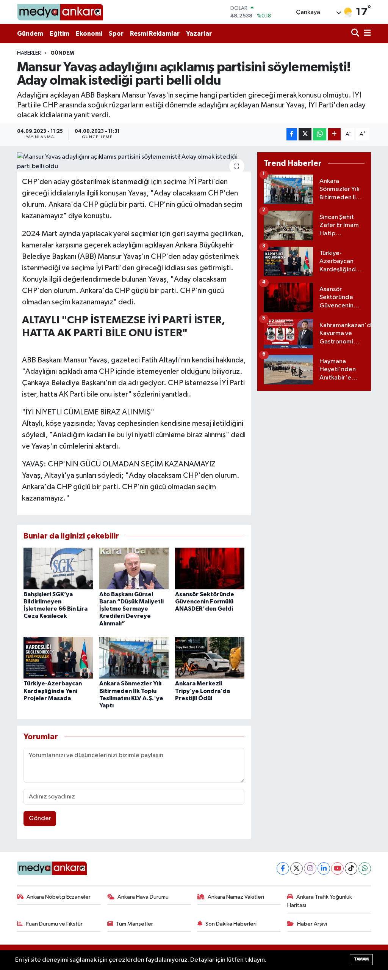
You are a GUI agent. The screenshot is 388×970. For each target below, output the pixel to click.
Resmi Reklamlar (155, 33)
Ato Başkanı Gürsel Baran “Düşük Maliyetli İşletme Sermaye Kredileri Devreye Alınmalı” (131, 609)
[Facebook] (283, 868)
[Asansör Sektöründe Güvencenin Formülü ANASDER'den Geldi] (209, 568)
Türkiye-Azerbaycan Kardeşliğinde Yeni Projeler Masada (52, 690)
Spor (116, 33)
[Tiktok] (351, 868)
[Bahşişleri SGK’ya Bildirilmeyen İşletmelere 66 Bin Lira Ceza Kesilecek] (58, 568)
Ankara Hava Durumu (143, 897)
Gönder (40, 818)
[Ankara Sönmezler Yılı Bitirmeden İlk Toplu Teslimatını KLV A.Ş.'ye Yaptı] (134, 657)
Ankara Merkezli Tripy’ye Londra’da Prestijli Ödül (202, 690)
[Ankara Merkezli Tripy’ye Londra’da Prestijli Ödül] (209, 657)
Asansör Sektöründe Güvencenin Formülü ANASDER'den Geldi (204, 601)
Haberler (29, 53)
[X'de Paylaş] (305, 134)
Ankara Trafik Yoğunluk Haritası (319, 901)
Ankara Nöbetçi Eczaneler (59, 897)
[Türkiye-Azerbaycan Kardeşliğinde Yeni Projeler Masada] (58, 657)
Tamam (361, 959)
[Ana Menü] (366, 33)
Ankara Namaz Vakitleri (236, 897)
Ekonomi (89, 33)
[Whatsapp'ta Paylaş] (319, 134)
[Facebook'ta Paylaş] (291, 134)
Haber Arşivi (312, 924)
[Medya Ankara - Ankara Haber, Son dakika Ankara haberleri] (60, 12)
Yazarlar (199, 33)
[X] (296, 868)
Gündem (30, 33)
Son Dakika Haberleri (231, 924)
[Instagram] (310, 868)
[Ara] (356, 33)
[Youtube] (337, 868)
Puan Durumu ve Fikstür (54, 924)
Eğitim (59, 33)
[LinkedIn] (324, 868)
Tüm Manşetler (134, 924)
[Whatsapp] (364, 868)
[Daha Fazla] (334, 134)
